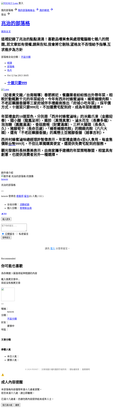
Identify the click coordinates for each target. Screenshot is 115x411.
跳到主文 (6, 31)
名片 (9, 70)
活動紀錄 (24, 204)
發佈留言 (6, 237)
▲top (4, 213)
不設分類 (26, 57)
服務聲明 (86, 369)
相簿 (9, 63)
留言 (26, 196)
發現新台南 (26, 208)
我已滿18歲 (7, 405)
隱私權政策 (74, 369)
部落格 (10, 66)
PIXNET (35, 369)
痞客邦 (20, 196)
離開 (17, 405)
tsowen (4, 179)
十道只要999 (17, 83)
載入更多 (6, 219)
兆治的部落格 (15, 23)
